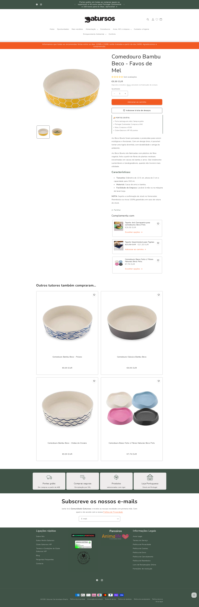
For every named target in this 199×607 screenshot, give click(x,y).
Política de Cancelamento (143, 556)
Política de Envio (139, 552)
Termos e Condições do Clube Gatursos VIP (48, 549)
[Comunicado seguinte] (124, 4)
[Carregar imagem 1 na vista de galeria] (43, 132)
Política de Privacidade (113, 512)
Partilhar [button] (117, 210)
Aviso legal (159, 601)
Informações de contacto (95, 599)
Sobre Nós (40, 536)
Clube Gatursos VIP (44, 544)
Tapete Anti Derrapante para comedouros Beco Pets (137, 224)
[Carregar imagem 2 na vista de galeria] (57, 132)
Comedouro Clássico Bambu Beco (131, 357)
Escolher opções (132, 232)
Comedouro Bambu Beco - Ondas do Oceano (67, 443)
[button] (91, 29)
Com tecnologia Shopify (60, 599)
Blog (38, 555)
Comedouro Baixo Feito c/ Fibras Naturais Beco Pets (139, 260)
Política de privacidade (77, 599)
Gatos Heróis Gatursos (45, 540)
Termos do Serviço (140, 540)
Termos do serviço (110, 599)
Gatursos (50, 599)
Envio (129, 85)
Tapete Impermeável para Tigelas (139, 242)
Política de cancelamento (142, 599)
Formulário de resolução (142, 569)
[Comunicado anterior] (75, 4)
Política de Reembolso (142, 561)
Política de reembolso (125, 599)
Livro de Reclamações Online (144, 565)
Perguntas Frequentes (45, 559)
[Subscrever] (117, 519)
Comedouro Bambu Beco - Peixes (67, 357)
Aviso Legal (137, 536)
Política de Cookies (140, 548)
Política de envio (157, 599)
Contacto (39, 563)
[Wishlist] (156, 19)
